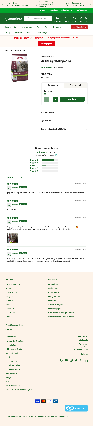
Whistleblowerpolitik (13, 385)
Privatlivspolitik (11, 361)
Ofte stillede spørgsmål (14, 325)
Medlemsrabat (53, 288)
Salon (7, 317)
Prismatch (9, 300)
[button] (86, 18)
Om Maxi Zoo (53, 10)
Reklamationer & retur (13, 349)
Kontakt (43, 10)
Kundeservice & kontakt (14, 341)
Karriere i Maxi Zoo (66, 10)
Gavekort (9, 357)
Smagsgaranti (10, 296)
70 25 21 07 (83, 339)
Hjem (6, 50)
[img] (12, 184)
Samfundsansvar (82, 10)
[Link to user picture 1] (12, 238)
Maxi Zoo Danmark (15, 416)
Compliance (9, 308)
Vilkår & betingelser (55, 304)
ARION (43, 57)
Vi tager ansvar (11, 292)
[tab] (53, 85)
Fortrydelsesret (11, 373)
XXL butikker (10, 313)
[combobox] (38, 18)
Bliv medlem (53, 300)
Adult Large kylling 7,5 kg (18, 50)
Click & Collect (10, 345)
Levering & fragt (11, 353)
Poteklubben (53, 284)
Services (8, 329)
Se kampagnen (46, 44)
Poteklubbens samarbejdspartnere (61, 313)
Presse (7, 304)
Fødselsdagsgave (54, 308)
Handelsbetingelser (12, 365)
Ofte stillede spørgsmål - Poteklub (61, 317)
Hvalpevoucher (53, 292)
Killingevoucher (54, 296)
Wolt (7, 381)
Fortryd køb (9, 377)
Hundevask (9, 321)
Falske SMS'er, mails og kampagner (18, 389)
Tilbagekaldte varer (12, 369)
